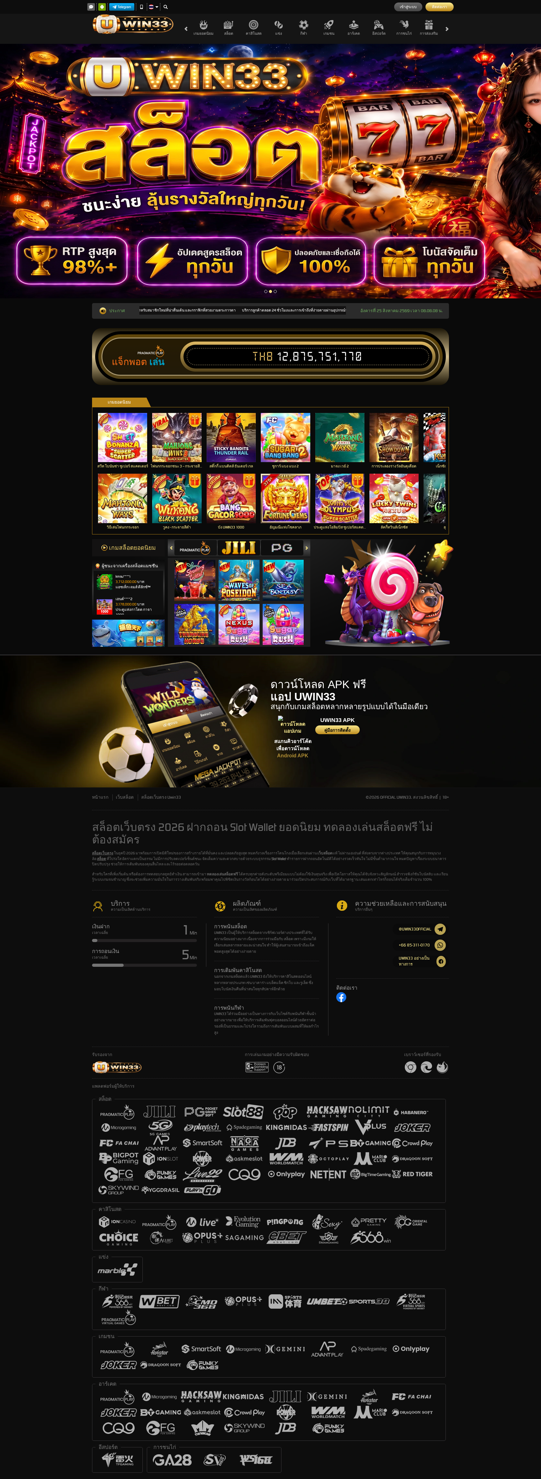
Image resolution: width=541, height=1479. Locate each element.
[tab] (195, 547)
